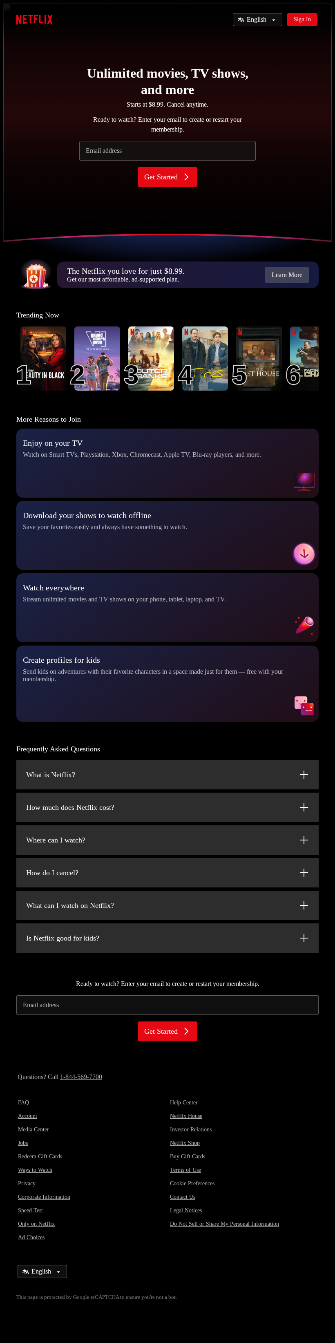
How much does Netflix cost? (70, 807)
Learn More (287, 274)
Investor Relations (191, 1129)
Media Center (33, 1129)
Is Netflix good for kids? (62, 938)
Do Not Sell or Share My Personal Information (224, 1224)
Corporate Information (44, 1197)
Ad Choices (31, 1237)
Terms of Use (185, 1170)
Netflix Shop (185, 1143)
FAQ (23, 1102)
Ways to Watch (35, 1170)
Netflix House (186, 1116)
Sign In (302, 19)
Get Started (161, 177)
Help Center (184, 1102)
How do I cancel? (52, 873)
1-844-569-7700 (81, 1076)
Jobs (23, 1143)
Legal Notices (186, 1210)
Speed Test (30, 1210)
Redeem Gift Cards (40, 1156)
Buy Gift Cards (187, 1156)
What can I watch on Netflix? (70, 905)
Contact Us (182, 1197)
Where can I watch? (55, 840)
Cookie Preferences (192, 1183)
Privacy (27, 1183)
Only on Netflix (36, 1224)
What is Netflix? (50, 775)
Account (27, 1116)
